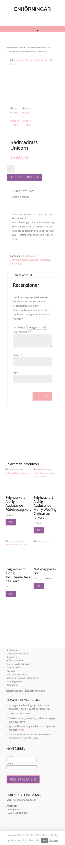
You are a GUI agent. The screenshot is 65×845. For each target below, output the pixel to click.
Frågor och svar (15, 660)
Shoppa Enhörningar (17, 653)
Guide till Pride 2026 (19, 713)
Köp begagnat (14, 681)
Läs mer (53, 840)
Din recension (22, 332)
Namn (17, 355)
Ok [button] (44, 840)
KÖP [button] (38, 530)
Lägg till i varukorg (24, 177)
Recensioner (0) (22, 274)
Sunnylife (44, 259)
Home (9, 47)
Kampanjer (12, 685)
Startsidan (12, 650)
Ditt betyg (20, 327)
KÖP (10, 522)
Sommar (34, 259)
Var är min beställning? (18, 664)
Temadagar (16, 263)
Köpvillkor (11, 657)
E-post (18, 372)
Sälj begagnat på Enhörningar (22, 678)
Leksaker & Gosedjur (25, 47)
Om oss (10, 671)
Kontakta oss (13, 667)
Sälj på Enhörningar (17, 674)
